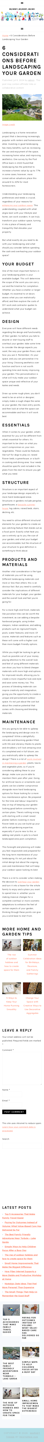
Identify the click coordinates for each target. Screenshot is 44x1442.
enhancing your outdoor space (17, 205)
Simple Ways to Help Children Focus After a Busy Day (30, 1367)
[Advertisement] (22, 1179)
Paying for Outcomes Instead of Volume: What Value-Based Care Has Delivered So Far (21, 1226)
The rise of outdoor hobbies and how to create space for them (11, 1409)
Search (5, 1139)
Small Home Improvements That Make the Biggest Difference (30, 1405)
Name (6, 1089)
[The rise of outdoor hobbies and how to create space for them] (11, 1393)
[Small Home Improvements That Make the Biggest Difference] (30, 1392)
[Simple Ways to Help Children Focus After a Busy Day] (30, 1352)
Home (5, 35)
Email (6, 1100)
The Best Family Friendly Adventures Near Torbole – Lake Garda (19, 1238)
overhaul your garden (28, 881)
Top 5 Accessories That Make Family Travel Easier (11, 1325)
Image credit (8, 124)
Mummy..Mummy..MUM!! (22, 9)
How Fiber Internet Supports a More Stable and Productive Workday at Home (22, 1275)
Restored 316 (28, 1437)
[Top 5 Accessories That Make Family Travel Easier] (11, 1310)
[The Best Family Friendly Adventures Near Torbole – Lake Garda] (11, 1353)
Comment (8, 1050)
